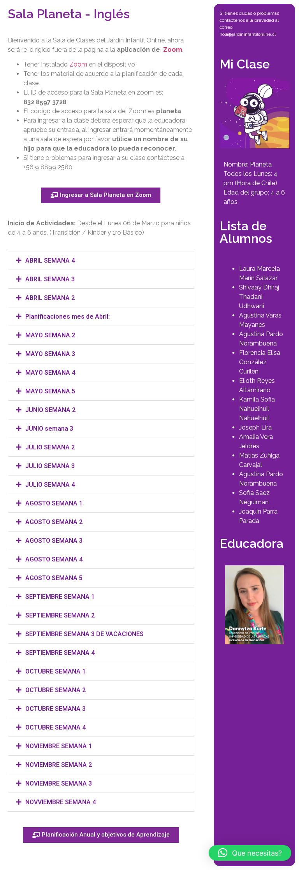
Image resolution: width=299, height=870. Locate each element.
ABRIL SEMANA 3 (50, 279)
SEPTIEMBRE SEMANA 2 (60, 615)
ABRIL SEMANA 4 (50, 260)
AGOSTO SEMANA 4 (54, 559)
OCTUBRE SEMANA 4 (55, 727)
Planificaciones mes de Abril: (67, 316)
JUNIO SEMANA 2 (50, 410)
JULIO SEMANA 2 (50, 447)
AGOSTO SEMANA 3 (54, 540)
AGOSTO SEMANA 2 (54, 522)
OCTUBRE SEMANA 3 (55, 708)
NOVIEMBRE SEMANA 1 (58, 746)
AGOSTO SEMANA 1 (54, 503)
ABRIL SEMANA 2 (50, 298)
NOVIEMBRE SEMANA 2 (58, 764)
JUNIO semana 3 (49, 428)
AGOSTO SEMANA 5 (54, 578)
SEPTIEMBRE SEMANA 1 (60, 596)
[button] (101, 260)
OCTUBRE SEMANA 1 (55, 671)
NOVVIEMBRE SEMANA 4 (60, 802)
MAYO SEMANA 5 (50, 391)
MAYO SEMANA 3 (50, 354)
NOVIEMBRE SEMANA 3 (58, 783)
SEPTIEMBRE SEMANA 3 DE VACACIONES (84, 634)
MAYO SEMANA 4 (50, 372)
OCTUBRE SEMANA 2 (55, 690)
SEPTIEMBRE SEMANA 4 (60, 652)
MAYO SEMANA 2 (50, 335)
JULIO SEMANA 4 (50, 484)
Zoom (172, 49)
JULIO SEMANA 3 (50, 466)
